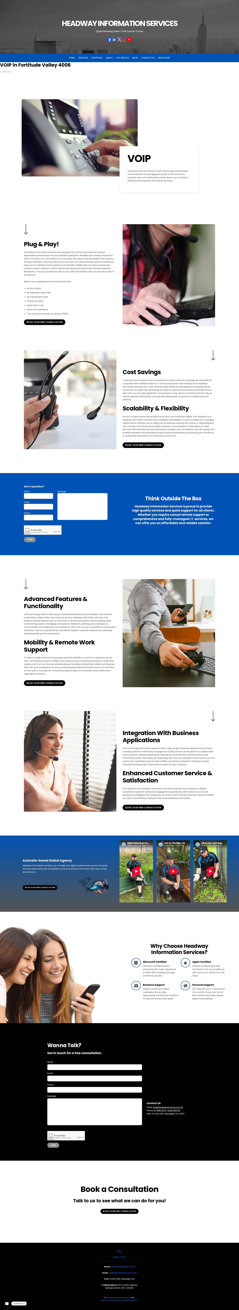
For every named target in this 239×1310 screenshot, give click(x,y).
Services (83, 57)
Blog (135, 57)
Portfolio (96, 57)
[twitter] (119, 39)
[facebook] (110, 39)
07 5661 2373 (160, 1110)
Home (72, 57)
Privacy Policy (120, 1300)
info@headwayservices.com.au (168, 1107)
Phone (28, 513)
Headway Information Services (118, 1298)
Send (30, 539)
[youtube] (129, 39)
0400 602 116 (174, 1110)
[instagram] (124, 39)
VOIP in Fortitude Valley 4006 (35, 65)
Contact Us (148, 57)
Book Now (164, 57)
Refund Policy (132, 1300)
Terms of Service (107, 1300)
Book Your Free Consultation (45, 322)
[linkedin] (115, 39)
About (109, 57)
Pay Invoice (123, 57)
